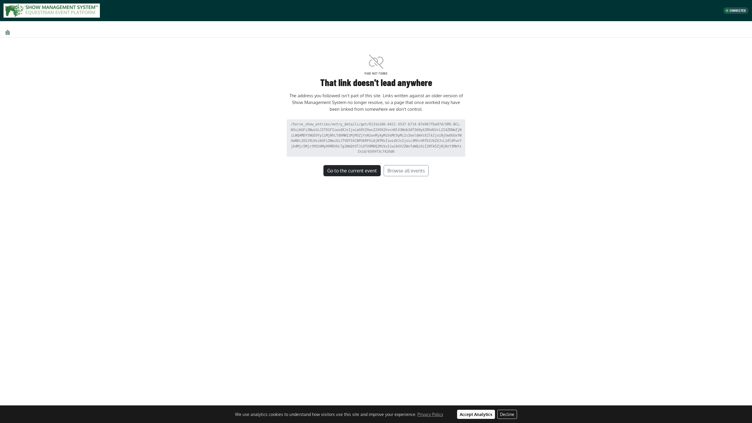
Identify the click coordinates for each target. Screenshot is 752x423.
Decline (507, 414)
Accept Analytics (476, 414)
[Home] (8, 32)
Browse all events (406, 171)
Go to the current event (352, 171)
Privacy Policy (430, 414)
